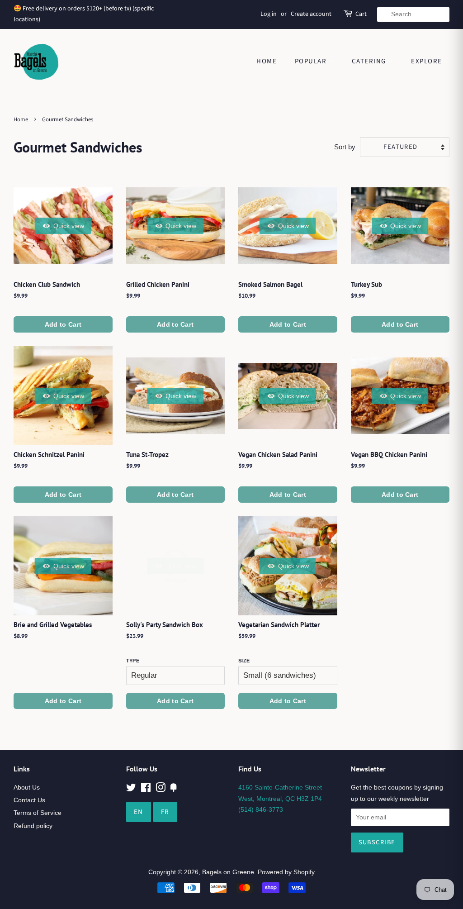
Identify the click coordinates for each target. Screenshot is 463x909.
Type (133, 660)
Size (244, 660)
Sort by (344, 147)
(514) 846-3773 (260, 809)
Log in (268, 14)
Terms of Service (37, 812)
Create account (311, 14)
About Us (27, 787)
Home (266, 61)
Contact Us (29, 800)
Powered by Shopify (286, 872)
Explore (427, 61)
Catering (370, 61)
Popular (312, 61)
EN (138, 812)
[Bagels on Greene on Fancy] (173, 789)
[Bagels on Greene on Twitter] (131, 789)
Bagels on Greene (228, 872)
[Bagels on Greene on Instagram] (160, 789)
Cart (361, 14)
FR (165, 812)
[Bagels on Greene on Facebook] (146, 789)
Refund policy (33, 825)
